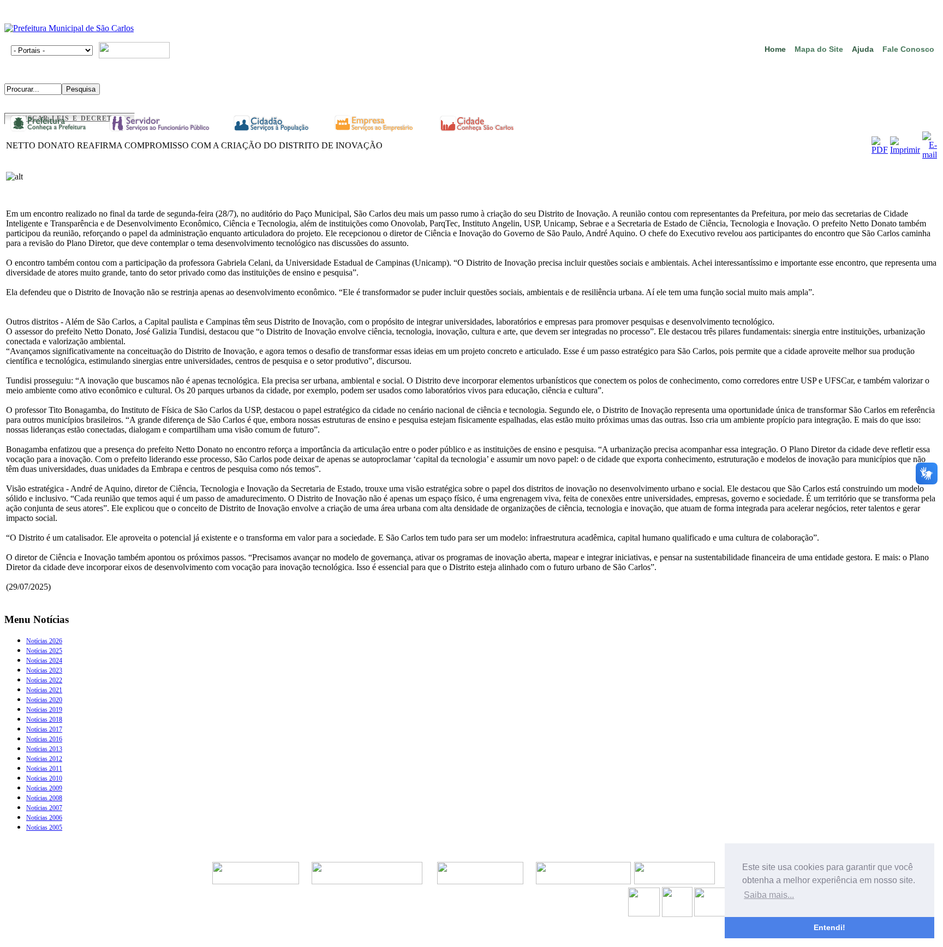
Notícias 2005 (44, 827)
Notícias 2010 (44, 778)
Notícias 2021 (44, 690)
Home (775, 49)
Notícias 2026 (44, 641)
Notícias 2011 (44, 768)
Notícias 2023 (44, 670)
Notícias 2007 (44, 808)
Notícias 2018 (44, 719)
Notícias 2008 (44, 798)
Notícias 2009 (44, 788)
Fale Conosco (908, 49)
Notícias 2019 (44, 710)
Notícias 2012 (44, 759)
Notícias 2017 (44, 729)
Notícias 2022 (44, 680)
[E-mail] (929, 154)
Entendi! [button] (829, 927)
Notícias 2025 (44, 651)
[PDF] (880, 149)
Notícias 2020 (44, 700)
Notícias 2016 (44, 739)
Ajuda (863, 49)
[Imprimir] (905, 149)
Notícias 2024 (44, 660)
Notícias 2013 (44, 749)
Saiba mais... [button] (769, 895)
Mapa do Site (819, 49)
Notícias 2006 (44, 818)
